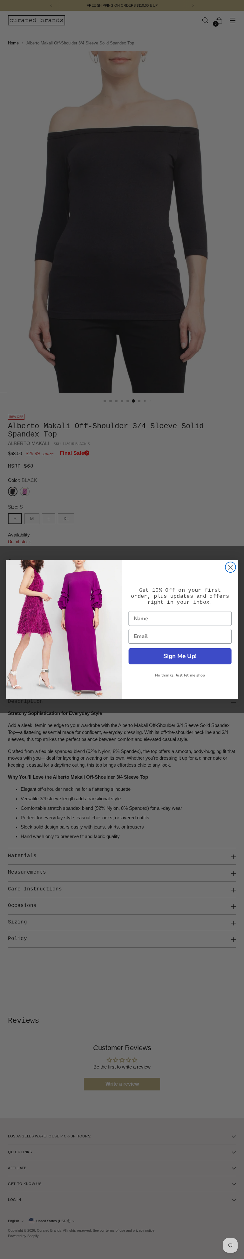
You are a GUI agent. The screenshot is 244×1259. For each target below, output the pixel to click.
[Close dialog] (230, 567)
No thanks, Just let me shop (180, 675)
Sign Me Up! (180, 656)
